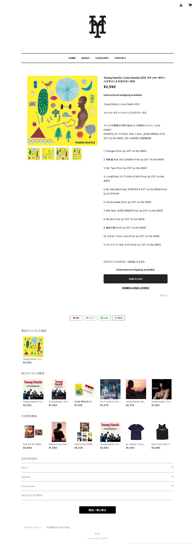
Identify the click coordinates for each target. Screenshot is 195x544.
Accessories (28, 486)
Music (24, 467)
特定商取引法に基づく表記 (58, 527)
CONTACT (120, 58)
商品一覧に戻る (97, 510)
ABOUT (85, 58)
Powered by (94, 538)
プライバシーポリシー (33, 527)
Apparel (25, 477)
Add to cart (136, 278)
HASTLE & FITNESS (32, 495)
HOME (72, 58)
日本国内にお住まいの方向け (135, 288)
